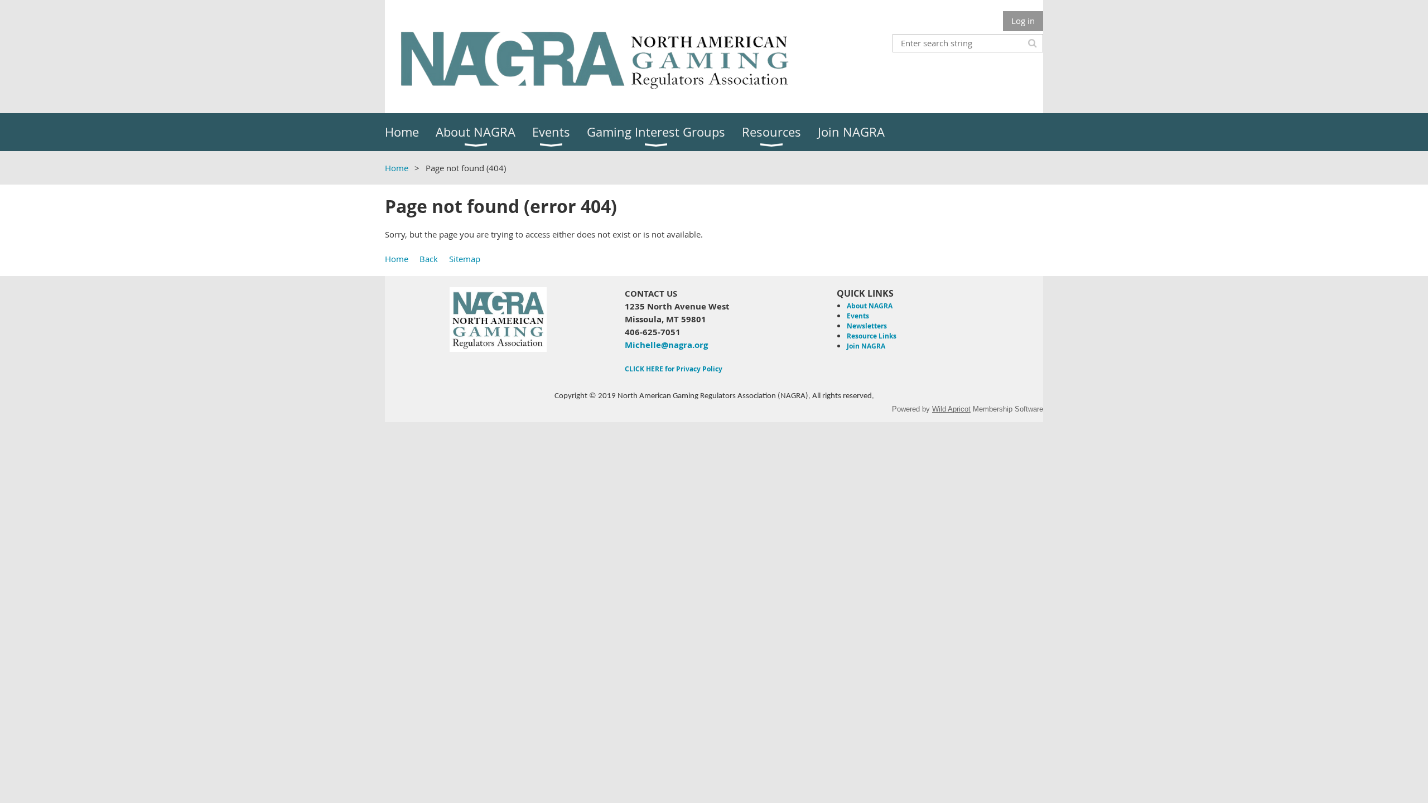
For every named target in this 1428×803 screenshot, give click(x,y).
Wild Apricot (951, 409)
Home (396, 167)
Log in (1023, 20)
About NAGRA (870, 306)
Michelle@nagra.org (666, 345)
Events (858, 316)
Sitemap (464, 258)
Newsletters (867, 326)
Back (428, 258)
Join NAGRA (866, 346)
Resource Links (871, 336)
